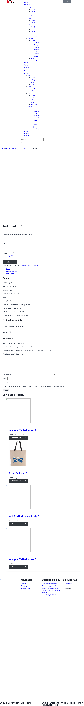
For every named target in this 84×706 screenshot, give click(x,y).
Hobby (36, 54)
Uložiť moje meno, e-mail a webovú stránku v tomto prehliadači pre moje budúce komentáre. (35, 386)
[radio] (12, 240)
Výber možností (16, 438)
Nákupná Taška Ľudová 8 (23, 559)
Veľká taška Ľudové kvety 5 (24, 516)
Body (32, 29)
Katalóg (26, 63)
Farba (5, 243)
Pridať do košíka (10, 262)
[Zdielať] (78, 2)
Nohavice (34, 36)
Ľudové (36, 42)
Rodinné (37, 47)
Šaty (32, 13)
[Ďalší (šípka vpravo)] (81, 353)
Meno (5, 378)
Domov (26, 71)
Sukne (33, 16)
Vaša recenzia (8, 374)
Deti (29, 25)
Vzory (36, 56)
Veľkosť (5, 253)
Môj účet (27, 67)
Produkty (27, 5)
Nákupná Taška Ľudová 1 (22, 430)
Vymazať (11, 256)
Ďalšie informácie (11, 271)
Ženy (29, 7)
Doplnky (30, 38)
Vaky (32, 58)
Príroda (36, 45)
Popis (8, 269)
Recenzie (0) (10, 273)
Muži (29, 18)
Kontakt (26, 65)
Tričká (33, 9)
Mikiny (33, 11)
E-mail (5, 382)
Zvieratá (37, 49)
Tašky (33, 40)
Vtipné (36, 51)
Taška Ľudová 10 (18, 473)
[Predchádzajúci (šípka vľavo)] (3, 353)
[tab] (43, 269)
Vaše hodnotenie (9, 354)
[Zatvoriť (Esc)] (82, 2)
